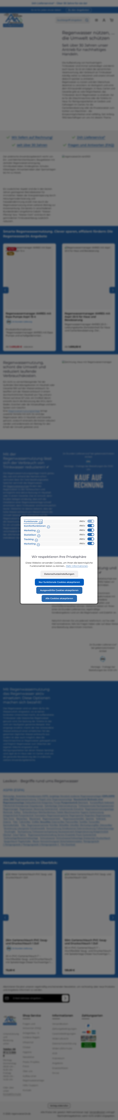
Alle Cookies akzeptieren (59, 598)
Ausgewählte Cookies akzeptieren (59, 590)
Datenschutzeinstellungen (59, 574)
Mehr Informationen (77, 566)
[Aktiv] (90, 521)
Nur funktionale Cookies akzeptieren (59, 582)
